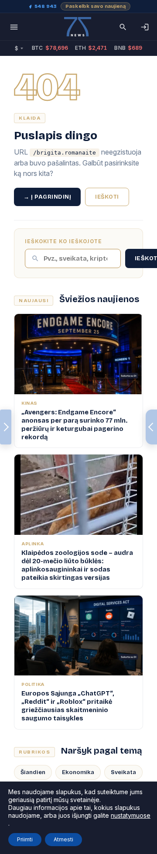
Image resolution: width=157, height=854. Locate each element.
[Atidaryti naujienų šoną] (5, 427)
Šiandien (32, 772)
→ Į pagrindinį (47, 196)
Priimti (25, 839)
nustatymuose (130, 815)
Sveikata (123, 772)
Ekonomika (78, 772)
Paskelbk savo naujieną (95, 6)
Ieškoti (107, 196)
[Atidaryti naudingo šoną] (151, 427)
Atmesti (63, 839)
